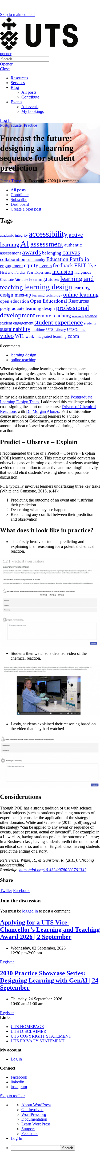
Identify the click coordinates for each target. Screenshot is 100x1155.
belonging (51, 253)
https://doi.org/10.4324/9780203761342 (52, 870)
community (35, 259)
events (45, 265)
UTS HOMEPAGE (27, 1026)
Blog (15, 87)
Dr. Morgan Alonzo (42, 411)
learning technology (47, 295)
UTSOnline (76, 329)
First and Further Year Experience (25, 272)
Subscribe (19, 199)
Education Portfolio (67, 259)
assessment (46, 244)
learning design (48, 286)
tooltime (38, 329)
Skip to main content (17, 14)
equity (31, 265)
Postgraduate (11, 125)
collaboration (12, 259)
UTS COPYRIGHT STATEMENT (41, 1036)
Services (18, 82)
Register (7, 962)
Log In (5, 120)
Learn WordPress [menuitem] (35, 1124)
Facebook (21, 890)
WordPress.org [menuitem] (33, 1114)
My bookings (32, 111)
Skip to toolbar (12, 1096)
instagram (19, 1086)
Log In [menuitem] (16, 1138)
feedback (63, 265)
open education (14, 301)
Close (5, 69)
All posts (28, 92)
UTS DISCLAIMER (28, 1031)
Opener (6, 64)
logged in (30, 911)
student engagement (16, 323)
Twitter (6, 890)
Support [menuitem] (28, 1129)
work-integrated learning (46, 336)
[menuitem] (55, 1148)
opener (5, 53)
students (90, 323)
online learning (81, 294)
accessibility (48, 234)
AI (24, 243)
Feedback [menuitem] (29, 1133)
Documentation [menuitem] (34, 1119)
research (78, 316)
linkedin (17, 1082)
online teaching (23, 359)
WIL (20, 336)
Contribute (30, 97)
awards (31, 252)
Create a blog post (26, 209)
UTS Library (56, 329)
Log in (16, 1059)
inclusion (62, 272)
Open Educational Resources (59, 301)
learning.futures (44, 279)
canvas (71, 252)
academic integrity (14, 235)
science (91, 316)
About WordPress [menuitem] (36, 1105)
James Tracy (10, 181)
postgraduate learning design (27, 308)
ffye (91, 265)
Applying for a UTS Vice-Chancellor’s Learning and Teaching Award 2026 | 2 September (50, 929)
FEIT (80, 265)
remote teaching (53, 315)
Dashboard (20, 204)
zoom (73, 336)
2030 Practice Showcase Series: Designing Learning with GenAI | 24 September (49, 980)
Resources (19, 78)
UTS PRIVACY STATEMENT (38, 1041)
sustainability (15, 329)
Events (16, 102)
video (7, 335)
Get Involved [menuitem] (32, 1109)
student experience (58, 322)
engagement (11, 265)
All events (29, 106)
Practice (30, 125)
